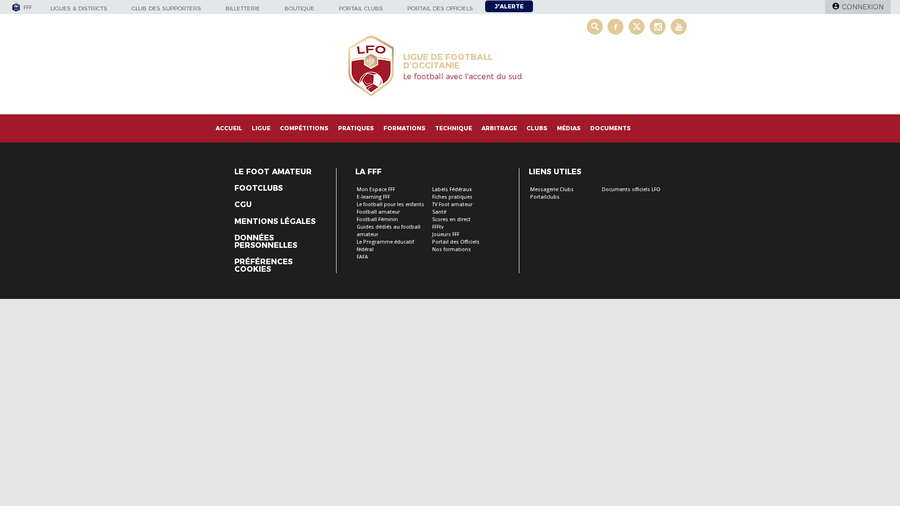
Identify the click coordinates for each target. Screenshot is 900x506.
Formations (404, 128)
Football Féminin (377, 219)
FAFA (362, 257)
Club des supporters (166, 8)
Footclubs (258, 188)
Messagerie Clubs (552, 189)
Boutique (300, 8)
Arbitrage (499, 128)
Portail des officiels (440, 8)
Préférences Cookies (263, 265)
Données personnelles (265, 241)
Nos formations (451, 249)
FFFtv (437, 227)
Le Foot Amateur (273, 172)
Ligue (261, 128)
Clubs (537, 128)
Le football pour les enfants (390, 204)
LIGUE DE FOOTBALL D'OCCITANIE (448, 61)
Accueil (229, 128)
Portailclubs (545, 197)
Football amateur (378, 212)
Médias (569, 128)
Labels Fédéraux (452, 189)
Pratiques (356, 128)
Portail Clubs (361, 8)
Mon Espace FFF (376, 189)
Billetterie (242, 8)
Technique (453, 128)
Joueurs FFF (445, 234)
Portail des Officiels (456, 242)
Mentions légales (274, 221)
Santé (439, 212)
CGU (243, 204)
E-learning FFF (373, 197)
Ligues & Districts (79, 8)
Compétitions (304, 128)
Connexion (863, 7)
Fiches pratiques (452, 197)
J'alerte (509, 6)
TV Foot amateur (452, 204)
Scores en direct (451, 219)
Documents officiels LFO (631, 189)
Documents (610, 128)
